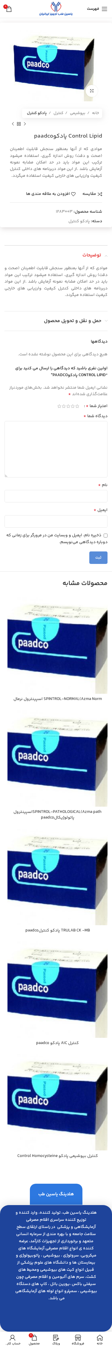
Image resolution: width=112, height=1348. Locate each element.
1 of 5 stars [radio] (77, 406)
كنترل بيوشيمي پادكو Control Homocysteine (57, 1156)
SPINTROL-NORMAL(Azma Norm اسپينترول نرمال (57, 699)
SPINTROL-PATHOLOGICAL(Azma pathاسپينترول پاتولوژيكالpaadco (57, 815)
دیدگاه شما (95, 416)
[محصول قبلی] (25, 124)
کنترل (58, 113)
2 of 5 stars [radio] (72, 406)
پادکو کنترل (37, 113)
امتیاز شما (97, 406)
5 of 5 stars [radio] (59, 406)
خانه (95, 113)
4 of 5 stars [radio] (64, 406)
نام (103, 485)
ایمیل (100, 510)
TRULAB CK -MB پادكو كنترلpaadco (57, 930)
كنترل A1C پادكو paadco (57, 1043)
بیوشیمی (77, 113)
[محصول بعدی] (13, 124)
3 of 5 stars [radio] (68, 406)
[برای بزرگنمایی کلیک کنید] (92, 91)
